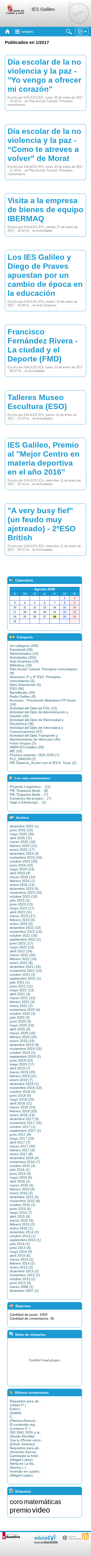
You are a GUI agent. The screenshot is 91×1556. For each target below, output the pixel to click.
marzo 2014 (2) (21, 1259)
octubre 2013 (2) (22, 1279)
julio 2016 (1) (20, 1170)
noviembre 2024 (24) (26, 857)
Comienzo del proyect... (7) (30, 798)
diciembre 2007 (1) (24, 1291)
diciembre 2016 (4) (24, 1158)
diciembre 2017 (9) (24, 1119)
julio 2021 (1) (20, 982)
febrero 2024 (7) (22, 881)
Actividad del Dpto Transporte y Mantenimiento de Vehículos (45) (35, 737)
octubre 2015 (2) (22, 1205)
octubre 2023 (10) (23, 896)
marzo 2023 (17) (22, 916)
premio (20, 1510)
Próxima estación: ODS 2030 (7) (34, 755)
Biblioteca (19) (21, 665)
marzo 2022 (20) (22, 955)
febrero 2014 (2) (22, 1263)
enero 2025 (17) (22, 850)
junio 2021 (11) (21, 986)
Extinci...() (16, 1411)
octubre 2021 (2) (22, 974)
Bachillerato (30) (22, 692)
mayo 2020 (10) (22, 1025)
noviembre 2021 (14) (26, 971)
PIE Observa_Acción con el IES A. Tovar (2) (43, 763)
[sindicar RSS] (85, 1536)
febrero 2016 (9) (22, 1189)
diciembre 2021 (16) (25, 967)
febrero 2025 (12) (23, 846)
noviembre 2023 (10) (26, 892)
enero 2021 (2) (21, 1006)
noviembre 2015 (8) (25, 1201)
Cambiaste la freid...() (25, 1458)
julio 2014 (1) (20, 1244)
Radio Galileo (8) (23, 696)
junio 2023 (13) (21, 904)
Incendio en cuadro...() (26, 1473)
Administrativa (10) (24, 653)
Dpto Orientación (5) (25, 685)
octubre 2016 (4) (22, 1166)
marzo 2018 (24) (22, 1107)
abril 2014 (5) (20, 1255)
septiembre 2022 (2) (25, 939)
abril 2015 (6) (20, 1216)
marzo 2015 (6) (21, 1220)
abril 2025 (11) (21, 838)
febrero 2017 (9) (22, 1150)
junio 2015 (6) (20, 1209)
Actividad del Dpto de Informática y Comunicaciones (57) (36, 729)
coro (16, 1502)
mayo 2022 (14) (22, 947)
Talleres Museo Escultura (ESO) (37, 402)
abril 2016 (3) (20, 1181)
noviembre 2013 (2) (25, 1275)
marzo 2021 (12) (22, 998)
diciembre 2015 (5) (24, 1197)
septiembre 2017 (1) (25, 1131)
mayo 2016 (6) (21, 1177)
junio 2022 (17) (21, 943)
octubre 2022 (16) (23, 935)
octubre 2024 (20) (23, 861)
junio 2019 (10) (21, 1060)
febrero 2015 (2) (22, 1224)
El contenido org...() (24, 1426)
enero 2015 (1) (21, 1228)
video (41, 1510)
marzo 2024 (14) (22, 877)
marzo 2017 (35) (22, 1146)
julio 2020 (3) (20, 1017)
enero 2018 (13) (22, 1115)
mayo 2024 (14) (22, 869)
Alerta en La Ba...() (23, 1465)
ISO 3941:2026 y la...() (26, 1434)
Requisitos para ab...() (25, 1403)
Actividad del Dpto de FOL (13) (33, 708)
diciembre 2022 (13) (25, 928)
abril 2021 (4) (20, 994)
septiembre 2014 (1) (25, 1240)
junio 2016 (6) (20, 1173)
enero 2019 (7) (21, 1080)
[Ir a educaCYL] (45, 1542)
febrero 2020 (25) (23, 1037)
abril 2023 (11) (21, 912)
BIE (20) (16, 751)
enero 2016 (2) (21, 1193)
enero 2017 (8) (21, 1154)
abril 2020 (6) (20, 1029)
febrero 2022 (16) (23, 959)
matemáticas (42, 1502)
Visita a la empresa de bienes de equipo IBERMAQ (45, 209)
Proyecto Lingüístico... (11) (30, 787)
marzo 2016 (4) (21, 1185)
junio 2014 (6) (20, 1248)
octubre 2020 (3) (22, 1013)
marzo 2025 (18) (22, 842)
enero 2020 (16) (22, 1041)
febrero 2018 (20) (23, 1111)
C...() (22, 1419)
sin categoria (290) (24, 646)
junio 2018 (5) (20, 1095)
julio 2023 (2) (20, 900)
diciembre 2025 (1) (24, 826)
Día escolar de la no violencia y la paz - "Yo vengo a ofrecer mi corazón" (44, 75)
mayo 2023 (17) (22, 908)
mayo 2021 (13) (22, 990)
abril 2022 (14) (21, 951)
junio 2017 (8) (20, 1134)
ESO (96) (17, 689)
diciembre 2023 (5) (24, 889)
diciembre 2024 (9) (24, 853)
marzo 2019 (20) (22, 1072)
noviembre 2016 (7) (25, 1162)
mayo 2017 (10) (22, 1138)
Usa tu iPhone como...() (27, 1442)
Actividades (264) (23, 657)
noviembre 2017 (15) (26, 1123)
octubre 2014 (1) (22, 1236)
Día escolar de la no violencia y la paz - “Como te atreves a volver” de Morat (44, 145)
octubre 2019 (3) (22, 1052)
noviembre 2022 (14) (26, 932)
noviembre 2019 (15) (26, 1049)
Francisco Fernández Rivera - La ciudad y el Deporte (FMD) (43, 345)
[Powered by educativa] (11, 1536)
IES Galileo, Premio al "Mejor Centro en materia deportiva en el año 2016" (44, 458)
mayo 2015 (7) (21, 1213)
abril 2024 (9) (20, 873)
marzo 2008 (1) (21, 1287)
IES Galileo (43, 9)
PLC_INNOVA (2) (23, 759)
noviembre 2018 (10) (26, 1088)
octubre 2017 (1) (22, 1127)
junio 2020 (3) (20, 1021)
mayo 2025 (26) (22, 834)
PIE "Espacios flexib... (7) (29, 794)
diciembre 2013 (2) (24, 1271)
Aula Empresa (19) (24, 661)
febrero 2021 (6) (22, 1002)
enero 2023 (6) (21, 924)
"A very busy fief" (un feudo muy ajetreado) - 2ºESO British (42, 524)
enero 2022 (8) (21, 963)
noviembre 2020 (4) (25, 1010)
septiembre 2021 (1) (25, 978)
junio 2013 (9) (20, 1283)
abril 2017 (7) (20, 1142)
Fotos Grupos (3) (23, 743)
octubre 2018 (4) (22, 1092)
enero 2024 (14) (22, 885)
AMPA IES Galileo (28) (27, 747)
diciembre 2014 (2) (24, 1232)
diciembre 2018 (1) (24, 1084)
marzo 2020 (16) (22, 1033)
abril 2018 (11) (21, 1103)
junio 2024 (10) (21, 865)
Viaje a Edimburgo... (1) (28, 802)
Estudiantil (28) (21, 650)
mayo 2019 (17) (22, 1064)
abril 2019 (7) (20, 1068)
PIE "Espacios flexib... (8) (29, 791)
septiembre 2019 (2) (25, 1056)
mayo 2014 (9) (21, 1252)
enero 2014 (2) (21, 1267)
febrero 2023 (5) (22, 920)
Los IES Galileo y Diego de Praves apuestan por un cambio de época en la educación (45, 275)
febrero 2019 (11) (23, 1076)
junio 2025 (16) (21, 830)
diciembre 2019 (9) (24, 1045)
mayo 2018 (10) (22, 1099)
